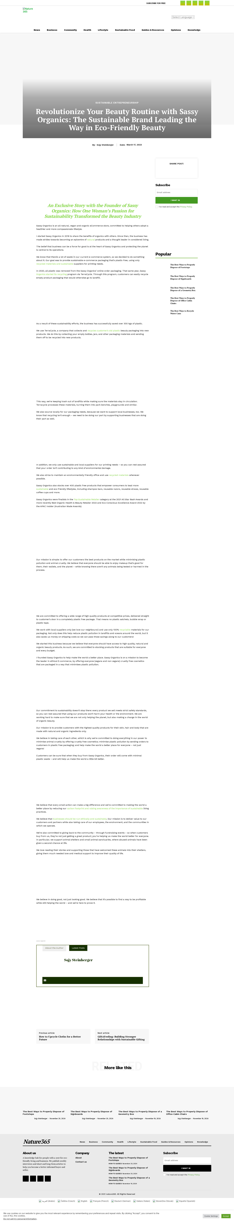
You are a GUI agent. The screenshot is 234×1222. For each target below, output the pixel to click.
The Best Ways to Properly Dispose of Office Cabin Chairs (182, 301)
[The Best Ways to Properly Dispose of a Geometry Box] (161, 289)
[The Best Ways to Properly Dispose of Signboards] (161, 277)
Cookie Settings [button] (211, 1216)
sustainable (42, 489)
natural (91, 239)
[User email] (45, 980)
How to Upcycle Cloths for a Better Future (60, 1038)
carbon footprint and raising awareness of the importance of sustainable (105, 808)
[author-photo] (28, 1118)
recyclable (125, 629)
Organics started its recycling (51, 274)
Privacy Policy (186, 207)
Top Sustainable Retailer (86, 499)
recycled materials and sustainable (54, 264)
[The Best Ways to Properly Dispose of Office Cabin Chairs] (161, 300)
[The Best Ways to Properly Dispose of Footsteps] (161, 266)
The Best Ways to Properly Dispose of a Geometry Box (182, 289)
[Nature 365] (29, 16)
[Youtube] (48, 1179)
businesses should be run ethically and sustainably (80, 819)
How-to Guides (115, 1164)
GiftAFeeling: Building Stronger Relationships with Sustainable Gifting (121, 1038)
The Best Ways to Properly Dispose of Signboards (182, 277)
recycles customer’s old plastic (103, 330)
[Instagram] (188, 3)
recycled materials (119, 475)
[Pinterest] (201, 3)
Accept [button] (226, 1216)
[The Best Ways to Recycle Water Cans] (161, 312)
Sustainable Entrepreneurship (117, 103)
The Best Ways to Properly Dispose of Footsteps (182, 266)
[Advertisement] (128, 16)
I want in (175, 200)
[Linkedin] (195, 3)
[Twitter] (207, 3)
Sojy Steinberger (105, 145)
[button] (170, 3)
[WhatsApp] (182, 170)
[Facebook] (182, 3)
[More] (189, 170)
